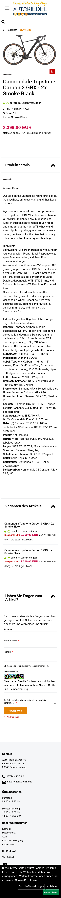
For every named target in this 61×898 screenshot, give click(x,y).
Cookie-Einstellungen (31, 886)
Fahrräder (12, 30)
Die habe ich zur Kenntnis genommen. (25, 701)
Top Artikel (8, 857)
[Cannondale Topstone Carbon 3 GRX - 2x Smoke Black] (29, 50)
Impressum (8, 844)
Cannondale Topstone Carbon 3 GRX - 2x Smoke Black (29, 525)
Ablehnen (52, 886)
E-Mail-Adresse (10, 640)
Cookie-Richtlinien (26, 880)
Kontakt (6, 828)
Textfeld (7, 652)
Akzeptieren (51, 892)
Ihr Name (8, 629)
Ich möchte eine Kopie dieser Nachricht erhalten (24, 666)
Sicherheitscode (11, 671)
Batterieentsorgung (12, 840)
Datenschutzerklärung (16, 700)
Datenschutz (8, 832)
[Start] (3, 30)
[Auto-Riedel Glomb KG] (30, 8)
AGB (4, 836)
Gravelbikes (25, 30)
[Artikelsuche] (3, 22)
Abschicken (15, 710)
